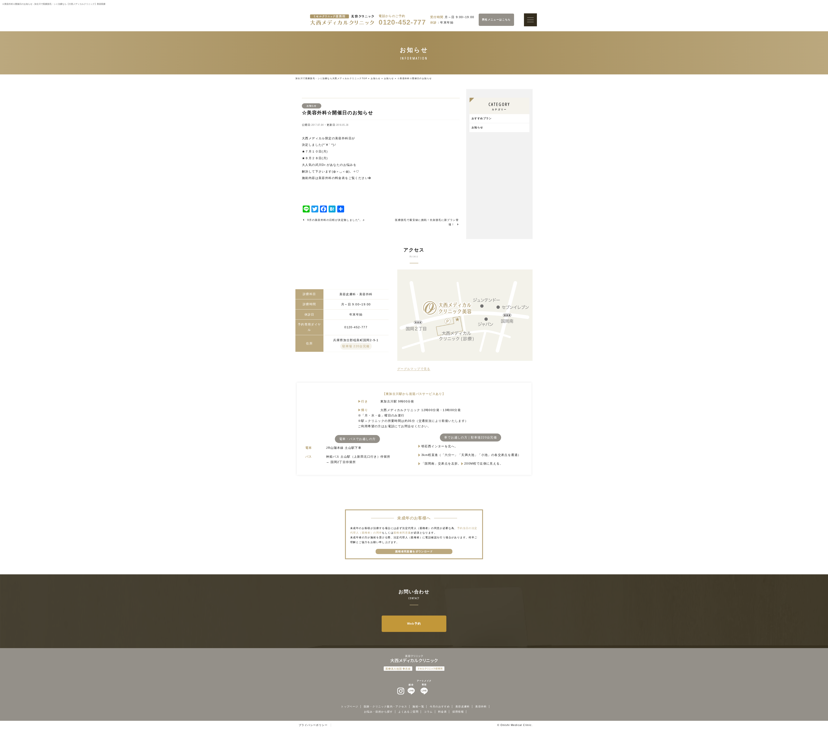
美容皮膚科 (462, 706)
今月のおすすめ (440, 706)
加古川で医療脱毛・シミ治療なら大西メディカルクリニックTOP (331, 78)
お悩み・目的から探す (378, 711)
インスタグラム (400, 691)
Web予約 (414, 623)
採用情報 (458, 711)
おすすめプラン (482, 118)
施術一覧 (418, 706)
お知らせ (376, 78)
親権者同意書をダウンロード (414, 551)
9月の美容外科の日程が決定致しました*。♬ (336, 219)
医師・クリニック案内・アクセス (385, 706)
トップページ (349, 706)
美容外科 (481, 706)
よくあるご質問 (408, 711)
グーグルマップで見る (413, 369)
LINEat (411, 691)
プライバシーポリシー (313, 725)
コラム (428, 711)
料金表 (442, 711)
